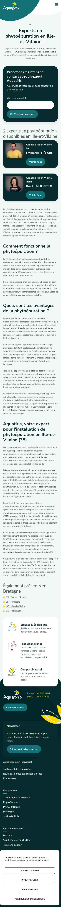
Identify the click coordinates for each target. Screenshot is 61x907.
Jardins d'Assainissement (16, 797)
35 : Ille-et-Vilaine (15, 606)
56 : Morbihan (13, 610)
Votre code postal (16, 97)
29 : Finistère (13, 601)
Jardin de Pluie (11, 816)
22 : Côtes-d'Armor (16, 597)
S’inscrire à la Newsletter (24, 749)
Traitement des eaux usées (17, 768)
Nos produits (10, 790)
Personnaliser (30, 889)
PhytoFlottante (11, 806)
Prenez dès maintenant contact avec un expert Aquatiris (25, 76)
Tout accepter (30, 871)
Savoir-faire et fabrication (16, 839)
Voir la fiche (35, 161)
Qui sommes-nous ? (14, 828)
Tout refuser (30, 880)
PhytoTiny (8, 811)
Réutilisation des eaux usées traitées (22, 773)
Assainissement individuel (17, 762)
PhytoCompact (11, 802)
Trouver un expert (24, 114)
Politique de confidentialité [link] (30, 899)
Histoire (7, 835)
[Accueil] (11, 3)
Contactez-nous (15, 707)
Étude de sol (9, 778)
